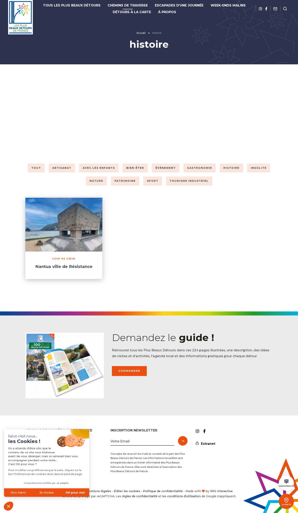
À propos (167, 12)
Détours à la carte (132, 12)
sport (152, 180)
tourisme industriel (189, 180)
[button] (8, 506)
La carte (286, 504)
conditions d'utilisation (184, 496)
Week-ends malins (228, 5)
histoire (231, 167)
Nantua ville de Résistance (63, 266)
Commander (129, 370)
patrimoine (125, 180)
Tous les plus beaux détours (72, 5)
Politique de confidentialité (163, 491)
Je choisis (46, 492)
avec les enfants (99, 167)
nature (96, 180)
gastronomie (199, 167)
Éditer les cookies (127, 491)
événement (165, 167)
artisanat (61, 167)
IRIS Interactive (221, 491)
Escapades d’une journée (179, 5)
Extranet (208, 444)
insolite (259, 167)
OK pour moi (75, 492)
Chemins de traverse (128, 5)
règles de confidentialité (140, 496)
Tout (36, 167)
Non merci (18, 492)
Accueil (141, 32)
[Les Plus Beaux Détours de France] (20, 17)
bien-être (135, 167)
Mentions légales (98, 491)
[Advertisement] (149, 113)
